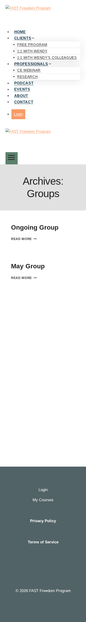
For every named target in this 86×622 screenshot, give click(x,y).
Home (20, 32)
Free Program (32, 45)
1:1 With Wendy (32, 51)
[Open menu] (12, 158)
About (21, 96)
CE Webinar (29, 70)
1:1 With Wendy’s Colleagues (47, 57)
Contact (23, 102)
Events (22, 90)
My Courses (43, 500)
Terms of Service (43, 542)
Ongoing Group (34, 227)
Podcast (24, 83)
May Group (28, 266)
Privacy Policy (43, 521)
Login (18, 114)
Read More (24, 239)
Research (27, 77)
